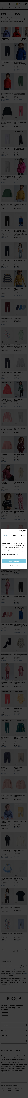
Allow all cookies (14, 561)
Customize (13, 565)
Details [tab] (14, 535)
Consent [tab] (5, 535)
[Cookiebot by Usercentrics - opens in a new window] (19, 531)
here (21, 551)
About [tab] (23, 535)
